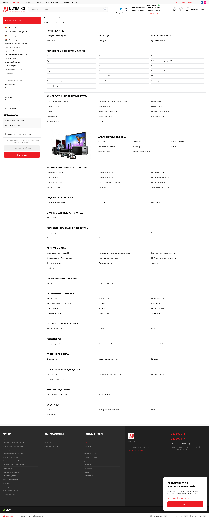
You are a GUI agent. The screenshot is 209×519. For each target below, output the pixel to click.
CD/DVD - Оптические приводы (57, 101)
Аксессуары (137, 142)
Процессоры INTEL (53, 121)
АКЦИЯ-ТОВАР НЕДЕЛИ (11, 115)
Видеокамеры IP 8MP (106, 177)
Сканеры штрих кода (54, 187)
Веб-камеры (103, 56)
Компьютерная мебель (159, 71)
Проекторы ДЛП (174, 147)
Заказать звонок (155, 13)
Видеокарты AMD (53, 106)
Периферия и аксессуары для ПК (66, 51)
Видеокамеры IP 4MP (158, 172)
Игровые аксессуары (54, 61)
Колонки (102, 71)
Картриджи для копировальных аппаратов (114, 253)
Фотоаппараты (104, 394)
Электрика (53, 405)
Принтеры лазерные (54, 263)
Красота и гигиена (157, 374)
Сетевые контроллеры (159, 182)
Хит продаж (9, 97)
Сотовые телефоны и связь (62, 324)
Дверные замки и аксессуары (109, 182)
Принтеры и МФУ (56, 248)
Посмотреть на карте (135, 451)
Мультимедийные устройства (65, 213)
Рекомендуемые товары (13, 100)
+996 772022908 (154, 10)
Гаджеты (102, 202)
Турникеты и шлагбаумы (160, 187)
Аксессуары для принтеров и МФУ (59, 253)
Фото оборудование (59, 389)
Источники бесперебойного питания (112, 61)
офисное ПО (103, 81)
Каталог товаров (13, 20)
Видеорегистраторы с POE (56, 182)
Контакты (37, 2)
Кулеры (101, 121)
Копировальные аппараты (108, 258)
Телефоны (102, 328)
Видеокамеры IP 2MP (106, 172)
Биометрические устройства (57, 172)
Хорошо (185, 504)
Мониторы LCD (104, 76)
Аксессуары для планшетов (56, 233)
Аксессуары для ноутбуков (56, 36)
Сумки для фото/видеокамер (57, 394)
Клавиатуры (155, 66)
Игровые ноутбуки (105, 36)
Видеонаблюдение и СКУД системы (67, 167)
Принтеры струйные (106, 263)
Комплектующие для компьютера (67, 96)
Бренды (86, 472)
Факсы (153, 328)
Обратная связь (11, 516)
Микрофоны (51, 76)
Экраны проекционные (141, 152)
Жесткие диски (156, 106)
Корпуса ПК (51, 111)
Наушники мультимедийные (57, 81)
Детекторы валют (53, 359)
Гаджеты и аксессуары (60, 197)
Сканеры (154, 263)
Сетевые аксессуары (54, 313)
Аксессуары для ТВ (53, 344)
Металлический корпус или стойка (59, 303)
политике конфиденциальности (178, 498)
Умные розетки (156, 313)
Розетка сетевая (52, 308)
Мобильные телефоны (54, 328)
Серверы (50, 283)
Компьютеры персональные (161, 36)
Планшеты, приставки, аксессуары (67, 228)
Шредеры (154, 359)
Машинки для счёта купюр (108, 359)
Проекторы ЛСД (104, 152)
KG (191, 2)
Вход (177, 2)
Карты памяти (104, 66)
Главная (5, 2)
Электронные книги (106, 238)
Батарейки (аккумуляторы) (56, 202)
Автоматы (50, 410)
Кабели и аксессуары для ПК (161, 61)
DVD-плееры (102, 142)
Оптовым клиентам (70, 2)
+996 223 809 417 (138, 10)
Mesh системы (52, 298)
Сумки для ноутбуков (158, 41)
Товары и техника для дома (63, 369)
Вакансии (87, 464)
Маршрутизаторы (157, 298)
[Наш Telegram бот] (120, 9)
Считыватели (103, 187)
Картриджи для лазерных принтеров (164, 253)
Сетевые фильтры (53, 86)
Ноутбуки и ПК (55, 31)
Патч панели (155, 303)
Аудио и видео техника (112, 137)
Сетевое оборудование (60, 293)
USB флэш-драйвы (53, 56)
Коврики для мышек (54, 71)
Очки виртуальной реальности (162, 81)
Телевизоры (54, 339)
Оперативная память (106, 116)
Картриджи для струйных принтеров (60, 258)
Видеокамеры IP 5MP (54, 177)
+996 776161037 (154, 7)
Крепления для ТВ (105, 344)
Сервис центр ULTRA (52, 2)
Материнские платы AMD (108, 111)
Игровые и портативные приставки (163, 233)
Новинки (8, 94)
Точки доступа (104, 313)
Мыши (153, 76)
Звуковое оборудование (106, 147)
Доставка (26, 2)
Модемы (102, 303)
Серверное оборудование (62, 278)
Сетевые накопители (106, 283)
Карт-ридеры (51, 66)
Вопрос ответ (88, 468)
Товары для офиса (58, 354)
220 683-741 (25, 516)
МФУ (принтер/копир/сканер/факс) (163, 258)
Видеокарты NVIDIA (106, 106)
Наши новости (11, 109)
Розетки (154, 410)
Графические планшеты (107, 233)
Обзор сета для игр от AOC (12, 125)
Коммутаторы (104, 298)
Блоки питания (156, 101)
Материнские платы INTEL (160, 111)
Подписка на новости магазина (18, 134)
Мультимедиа (51, 218)
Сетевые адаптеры (158, 308)
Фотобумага (51, 268)
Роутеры (102, 308)
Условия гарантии (90, 476)
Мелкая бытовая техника (56, 379)
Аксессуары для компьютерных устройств (114, 101)
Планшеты (50, 238)
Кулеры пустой (52, 116)
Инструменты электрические (109, 410)
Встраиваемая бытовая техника (110, 374)
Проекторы (137, 147)
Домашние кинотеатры (177, 142)
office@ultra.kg (183, 443)
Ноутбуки (102, 41)
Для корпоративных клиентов (94, 461)
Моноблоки (51, 41)
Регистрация (185, 2)
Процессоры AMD (157, 116)
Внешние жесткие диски (159, 56)
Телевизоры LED (157, 344)
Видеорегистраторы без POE (161, 177)
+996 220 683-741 (138, 7)
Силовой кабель (52, 415)
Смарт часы (155, 202)
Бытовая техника (53, 374)
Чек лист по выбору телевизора (14, 120)
